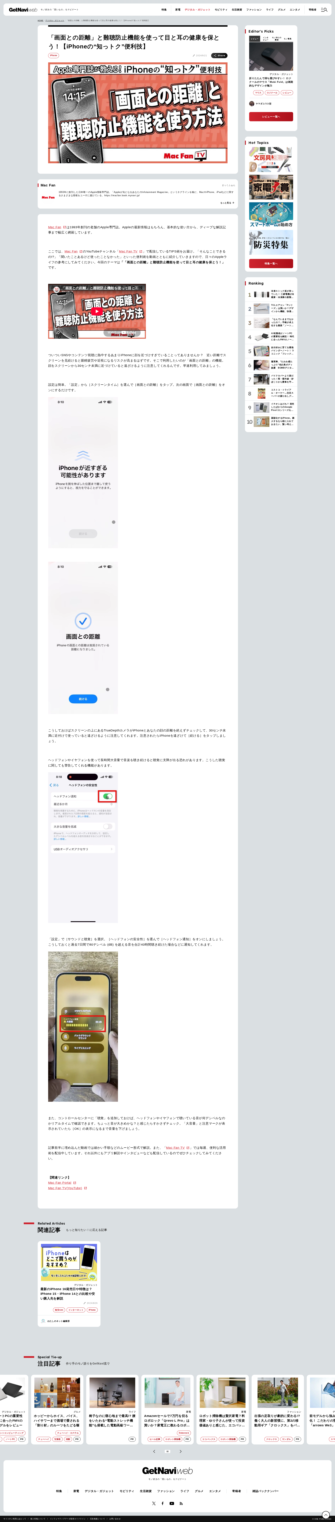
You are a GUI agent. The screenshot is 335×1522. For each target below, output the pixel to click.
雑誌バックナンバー (265, 1491)
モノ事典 (287, 39)
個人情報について (37, 1519)
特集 (164, 9)
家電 (178, 9)
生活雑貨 (237, 9)
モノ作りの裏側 (276, 38)
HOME (40, 20)
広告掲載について (97, 1519)
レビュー (254, 39)
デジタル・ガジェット (198, 9)
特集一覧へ (271, 263)
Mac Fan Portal (59, 1182)
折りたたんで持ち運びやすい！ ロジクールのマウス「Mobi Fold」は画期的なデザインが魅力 (271, 82)
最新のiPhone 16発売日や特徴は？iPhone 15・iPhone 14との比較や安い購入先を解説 (67, 1293)
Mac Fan (54, 227)
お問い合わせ (115, 1519)
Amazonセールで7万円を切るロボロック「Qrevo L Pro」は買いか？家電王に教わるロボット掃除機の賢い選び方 (112, 1421)
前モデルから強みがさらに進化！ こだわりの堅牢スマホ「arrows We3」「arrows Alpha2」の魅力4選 (275, 1421)
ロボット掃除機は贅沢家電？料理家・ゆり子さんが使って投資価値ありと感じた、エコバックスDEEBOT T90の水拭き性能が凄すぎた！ (167, 1421)
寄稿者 (313, 9)
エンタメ (295, 9)
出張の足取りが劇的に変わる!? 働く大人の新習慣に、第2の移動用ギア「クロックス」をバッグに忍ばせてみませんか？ (222, 1421)
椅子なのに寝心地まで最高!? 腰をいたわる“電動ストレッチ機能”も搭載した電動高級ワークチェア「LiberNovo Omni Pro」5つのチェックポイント (57, 1421)
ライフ (270, 9)
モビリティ (221, 9)
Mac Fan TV (128, 251)
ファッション (254, 9)
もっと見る (227, 202)
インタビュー (266, 38)
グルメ (282, 9)
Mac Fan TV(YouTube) (65, 1188)
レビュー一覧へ (271, 116)
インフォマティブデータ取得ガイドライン (68, 1519)
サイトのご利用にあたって (14, 1519)
